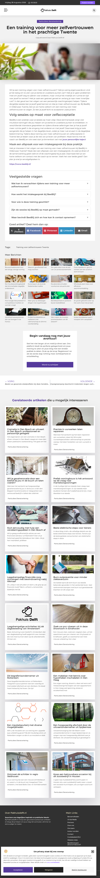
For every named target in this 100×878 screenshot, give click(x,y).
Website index (72, 840)
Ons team (71, 828)
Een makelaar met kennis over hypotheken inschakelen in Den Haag (70, 678)
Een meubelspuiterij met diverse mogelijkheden (24, 726)
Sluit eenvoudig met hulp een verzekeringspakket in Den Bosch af (26, 529)
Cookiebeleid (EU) (73, 837)
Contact (70, 834)
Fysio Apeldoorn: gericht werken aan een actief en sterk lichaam (83, 269)
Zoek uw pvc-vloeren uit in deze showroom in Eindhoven (70, 627)
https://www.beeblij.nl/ (20, 164)
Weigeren (49, 870)
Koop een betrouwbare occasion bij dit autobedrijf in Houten (72, 775)
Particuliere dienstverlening (50, 21)
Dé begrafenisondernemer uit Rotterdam (23, 677)
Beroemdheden (73, 816)
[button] (92, 851)
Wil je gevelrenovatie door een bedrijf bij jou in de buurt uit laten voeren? (25, 480)
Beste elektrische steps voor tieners (72, 528)
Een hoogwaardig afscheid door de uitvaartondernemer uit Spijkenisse (72, 726)
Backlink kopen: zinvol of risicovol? (74, 843)
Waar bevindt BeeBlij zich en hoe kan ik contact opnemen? (50, 217)
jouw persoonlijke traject (74, 139)
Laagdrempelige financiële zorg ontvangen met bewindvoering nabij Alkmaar (27, 579)
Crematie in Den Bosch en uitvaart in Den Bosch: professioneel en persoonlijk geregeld (25, 431)
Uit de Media (72, 819)
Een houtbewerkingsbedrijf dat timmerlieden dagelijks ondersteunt (15, 286)
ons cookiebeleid (53, 862)
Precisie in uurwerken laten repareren (68, 430)
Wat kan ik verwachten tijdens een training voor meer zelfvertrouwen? (50, 185)
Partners (70, 822)
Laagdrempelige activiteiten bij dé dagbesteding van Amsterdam (25, 627)
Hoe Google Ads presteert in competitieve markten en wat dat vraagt (15, 303)
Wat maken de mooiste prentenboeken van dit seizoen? (59, 319)
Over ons (70, 825)
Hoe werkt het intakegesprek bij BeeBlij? (50, 194)
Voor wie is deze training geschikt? (50, 202)
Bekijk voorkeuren (79, 870)
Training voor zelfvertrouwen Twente (32, 247)
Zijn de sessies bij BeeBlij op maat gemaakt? (50, 210)
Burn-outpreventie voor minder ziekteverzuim (70, 578)
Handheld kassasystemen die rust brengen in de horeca (14, 319)
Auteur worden (73, 831)
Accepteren (18, 870)
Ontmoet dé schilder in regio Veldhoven (22, 775)
